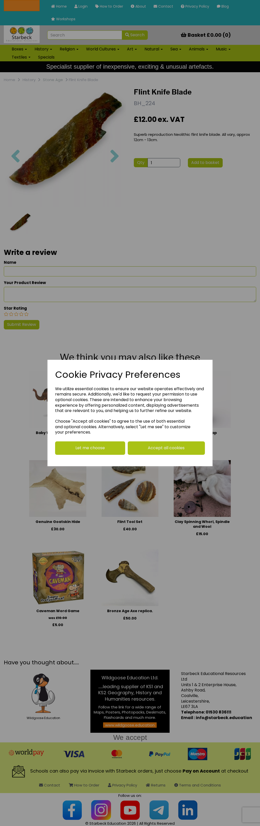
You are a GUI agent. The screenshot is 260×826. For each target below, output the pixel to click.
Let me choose (90, 448)
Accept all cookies (166, 448)
